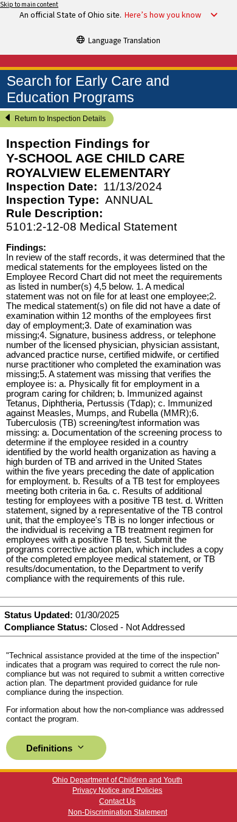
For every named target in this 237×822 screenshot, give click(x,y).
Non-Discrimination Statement (117, 812)
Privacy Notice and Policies (117, 790)
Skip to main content (29, 4)
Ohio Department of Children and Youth (117, 780)
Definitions (50, 748)
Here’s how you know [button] (163, 15)
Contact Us (117, 801)
